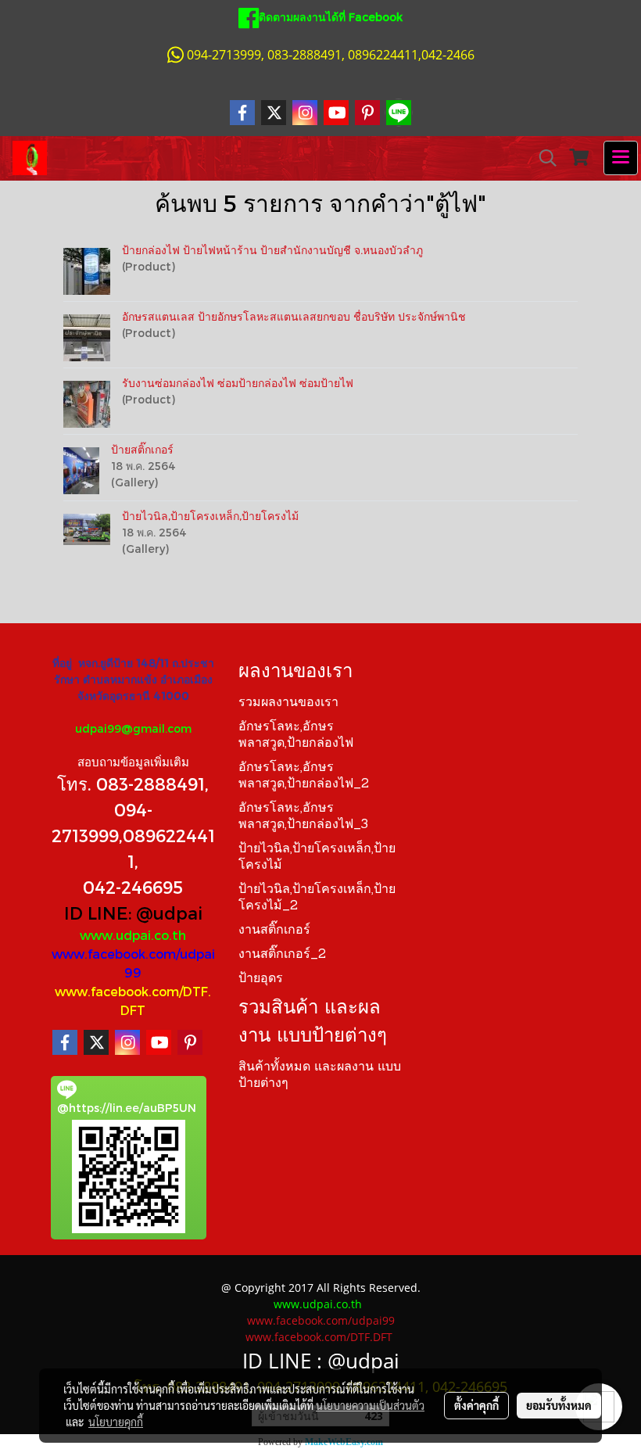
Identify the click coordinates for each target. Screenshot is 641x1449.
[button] (542, 158)
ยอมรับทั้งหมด (559, 1405)
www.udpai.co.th (133, 934)
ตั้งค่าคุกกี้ (476, 1405)
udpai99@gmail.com (133, 728)
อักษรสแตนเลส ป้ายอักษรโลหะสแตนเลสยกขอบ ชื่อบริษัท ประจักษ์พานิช (294, 316)
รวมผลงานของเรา (288, 703)
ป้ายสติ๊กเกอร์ (142, 449)
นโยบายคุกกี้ (115, 1422)
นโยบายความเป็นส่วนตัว (370, 1405)
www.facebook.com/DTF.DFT (318, 1336)
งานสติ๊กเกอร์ (274, 930)
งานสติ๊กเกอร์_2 (282, 955)
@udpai (169, 912)
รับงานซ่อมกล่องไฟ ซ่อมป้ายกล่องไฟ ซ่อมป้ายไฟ (237, 382)
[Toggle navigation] (620, 158)
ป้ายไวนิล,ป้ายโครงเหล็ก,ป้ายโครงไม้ (210, 515)
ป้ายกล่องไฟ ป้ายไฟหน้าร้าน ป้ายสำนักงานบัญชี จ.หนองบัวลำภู (272, 249)
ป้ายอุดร (260, 979)
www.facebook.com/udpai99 (321, 1320)
